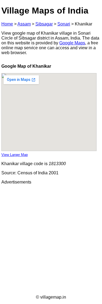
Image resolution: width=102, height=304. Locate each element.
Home (7, 24)
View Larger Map (14, 155)
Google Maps (72, 43)
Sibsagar (44, 24)
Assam (24, 24)
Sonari (63, 24)
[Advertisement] (51, 239)
